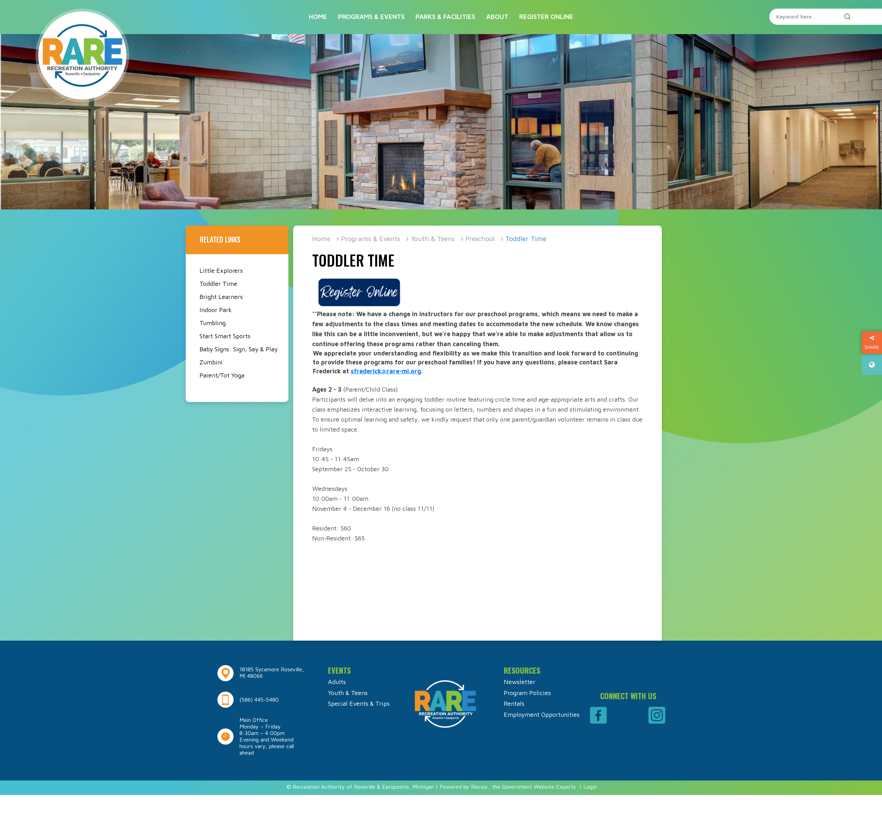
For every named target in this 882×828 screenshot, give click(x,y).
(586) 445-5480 (259, 699)
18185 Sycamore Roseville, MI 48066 (271, 672)
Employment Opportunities (542, 714)
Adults (337, 681)
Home (318, 16)
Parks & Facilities (445, 16)
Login (590, 787)
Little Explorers (221, 270)
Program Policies (527, 692)
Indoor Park (215, 309)
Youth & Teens (433, 238)
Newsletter (519, 681)
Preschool (480, 238)
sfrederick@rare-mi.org (386, 371)
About (497, 16)
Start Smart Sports (224, 336)
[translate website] (872, 364)
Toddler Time (218, 283)
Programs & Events (371, 16)
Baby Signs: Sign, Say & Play (238, 349)
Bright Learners (221, 296)
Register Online (546, 16)
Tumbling (212, 323)
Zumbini (211, 362)
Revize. (480, 787)
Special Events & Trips (359, 703)
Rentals (514, 703)
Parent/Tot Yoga (221, 375)
